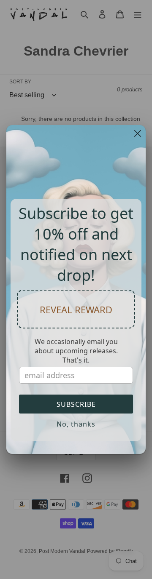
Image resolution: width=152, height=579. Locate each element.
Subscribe (76, 404)
